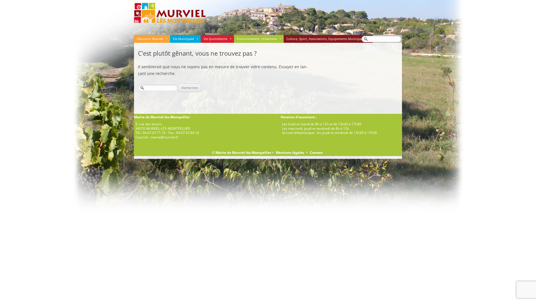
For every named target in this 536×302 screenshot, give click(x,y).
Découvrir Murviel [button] (150, 39)
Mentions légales (290, 152)
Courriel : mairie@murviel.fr (157, 137)
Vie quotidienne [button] (215, 39)
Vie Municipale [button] (183, 39)
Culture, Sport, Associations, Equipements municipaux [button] (325, 39)
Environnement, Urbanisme (257, 39)
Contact (316, 152)
